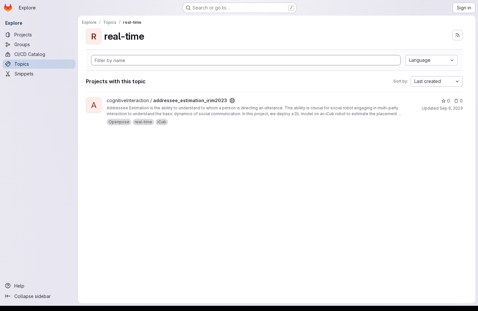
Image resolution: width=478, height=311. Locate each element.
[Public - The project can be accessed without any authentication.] (232, 100)
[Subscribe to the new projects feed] (457, 35)
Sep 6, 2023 (451, 108)
